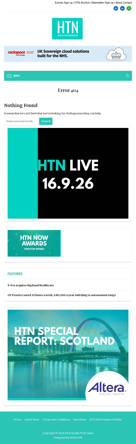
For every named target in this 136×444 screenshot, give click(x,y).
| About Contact (123, 2)
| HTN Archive (81, 2)
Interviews (79, 419)
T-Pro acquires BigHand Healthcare (31, 285)
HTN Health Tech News (79, 433)
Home (17, 419)
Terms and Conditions (56, 419)
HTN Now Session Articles (105, 419)
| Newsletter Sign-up (102, 2)
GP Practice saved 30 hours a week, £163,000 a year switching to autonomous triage (62, 295)
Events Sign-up (64, 2)
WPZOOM (76, 437)
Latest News (31, 419)
